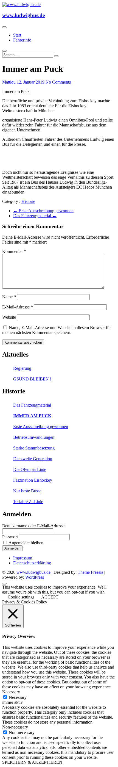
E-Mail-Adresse (17, 307)
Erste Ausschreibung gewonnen (43, 210)
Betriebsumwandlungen (33, 437)
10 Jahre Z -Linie (28, 501)
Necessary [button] (11, 691)
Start (17, 35)
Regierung (22, 368)
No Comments (58, 82)
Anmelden (12, 548)
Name (9, 296)
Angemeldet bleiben (26, 542)
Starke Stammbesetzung (34, 448)
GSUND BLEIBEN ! (32, 379)
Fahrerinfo (22, 40)
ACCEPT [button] (49, 597)
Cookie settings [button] (21, 597)
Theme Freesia (90, 572)
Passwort (10, 536)
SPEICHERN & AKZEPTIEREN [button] (32, 762)
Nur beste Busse (27, 491)
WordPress (34, 577)
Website (9, 317)
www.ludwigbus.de (23, 15)
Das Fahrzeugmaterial (35, 215)
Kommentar (14, 251)
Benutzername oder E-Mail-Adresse (33, 525)
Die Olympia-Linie (29, 469)
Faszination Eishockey (32, 480)
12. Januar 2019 (31, 82)
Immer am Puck (32, 415)
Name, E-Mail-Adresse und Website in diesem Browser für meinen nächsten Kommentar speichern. (56, 330)
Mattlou (9, 82)
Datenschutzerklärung (32, 563)
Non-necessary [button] (15, 727)
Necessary (18, 697)
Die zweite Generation (32, 458)
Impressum (22, 558)
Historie (28, 201)
